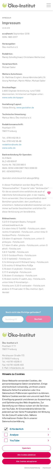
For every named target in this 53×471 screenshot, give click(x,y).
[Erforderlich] (6, 429)
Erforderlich (16, 428)
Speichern (26, 448)
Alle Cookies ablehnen (26, 455)
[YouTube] (6, 441)
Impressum (47, 468)
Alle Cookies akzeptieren (26, 461)
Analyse (14, 434)
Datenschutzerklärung (13, 421)
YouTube (15, 440)
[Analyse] (6, 435)
